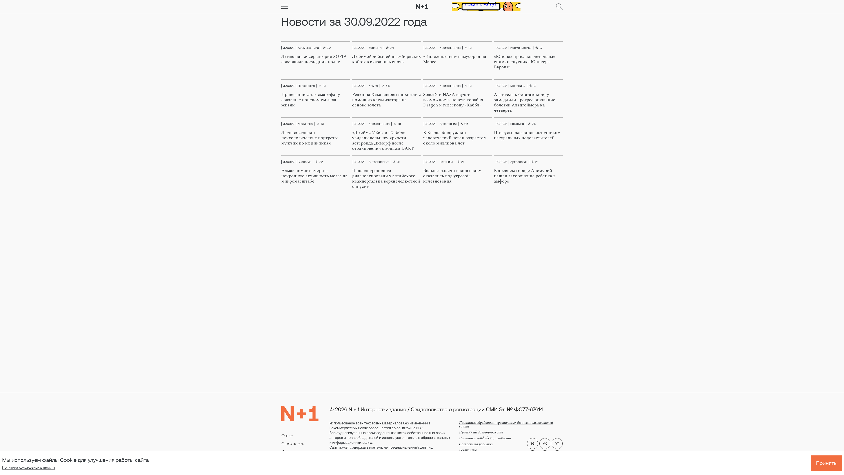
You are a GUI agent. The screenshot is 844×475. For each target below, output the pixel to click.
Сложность (292, 443)
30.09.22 (288, 47)
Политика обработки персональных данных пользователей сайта (506, 424)
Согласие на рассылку (476, 444)
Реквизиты (468, 450)
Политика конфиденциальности (28, 467)
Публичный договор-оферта (481, 432)
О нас (287, 436)
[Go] (284, 6)
